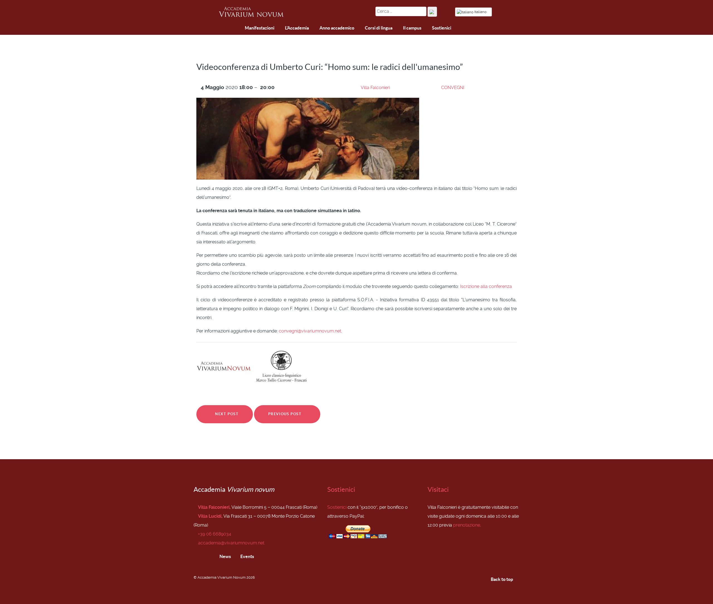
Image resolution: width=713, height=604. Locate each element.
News (225, 556)
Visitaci (438, 489)
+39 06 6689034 (214, 534)
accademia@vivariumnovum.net (231, 543)
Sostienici (341, 489)
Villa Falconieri (375, 87)
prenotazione (466, 525)
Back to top (502, 579)
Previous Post (285, 414)
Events (247, 556)
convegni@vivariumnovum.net (310, 331)
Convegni (452, 87)
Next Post (226, 414)
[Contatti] (237, 28)
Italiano (480, 12)
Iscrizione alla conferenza (486, 286)
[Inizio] (224, 29)
